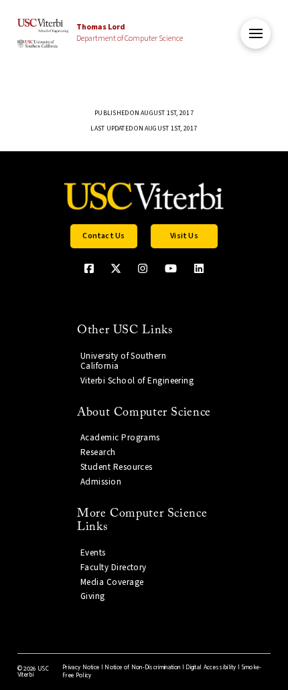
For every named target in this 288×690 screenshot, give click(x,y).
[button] (255, 34)
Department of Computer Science (129, 32)
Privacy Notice (80, 668)
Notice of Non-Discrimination (142, 668)
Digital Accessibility (211, 668)
